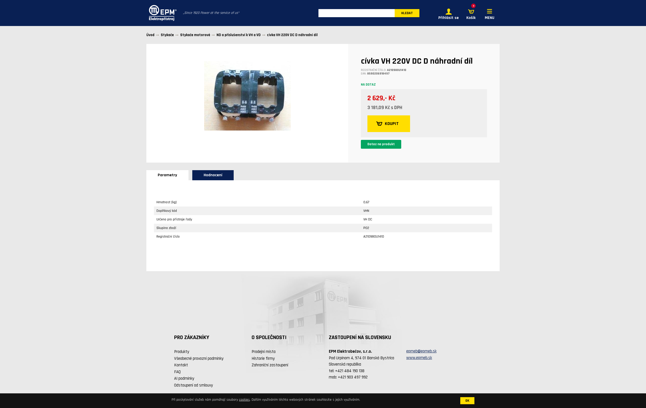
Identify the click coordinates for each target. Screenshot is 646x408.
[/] (161, 13)
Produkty (181, 351)
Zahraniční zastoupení (270, 365)
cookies (244, 399)
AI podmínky (184, 378)
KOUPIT (392, 123)
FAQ (177, 372)
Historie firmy (263, 358)
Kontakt (181, 365)
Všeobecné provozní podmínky (199, 358)
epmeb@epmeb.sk (421, 351)
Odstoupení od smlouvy (193, 385)
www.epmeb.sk (419, 358)
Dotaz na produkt (381, 144)
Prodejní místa (264, 351)
